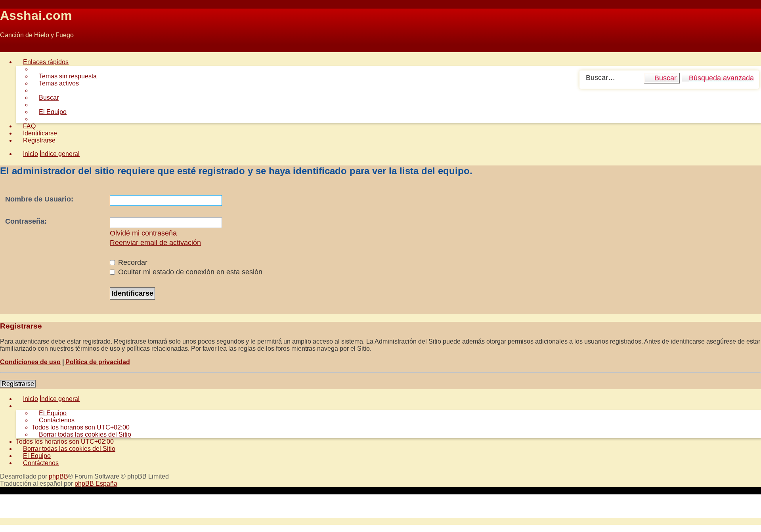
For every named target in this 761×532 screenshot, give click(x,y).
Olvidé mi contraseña (143, 233)
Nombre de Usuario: (39, 199)
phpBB (58, 476)
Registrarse (18, 383)
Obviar (9, 48)
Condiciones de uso (30, 362)
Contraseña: (26, 221)
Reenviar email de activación (155, 243)
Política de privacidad (97, 362)
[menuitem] (64, 76)
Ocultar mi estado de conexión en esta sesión (189, 272)
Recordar (131, 262)
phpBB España (96, 483)
